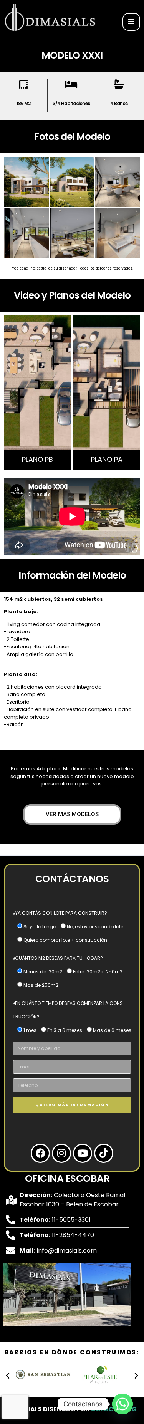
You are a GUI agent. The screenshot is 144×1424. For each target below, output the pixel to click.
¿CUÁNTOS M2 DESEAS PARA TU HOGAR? (58, 958)
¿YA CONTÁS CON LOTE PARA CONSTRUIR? (60, 913)
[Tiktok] (103, 1153)
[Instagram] (61, 1153)
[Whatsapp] (122, 1404)
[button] (8, 1376)
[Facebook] (40, 1153)
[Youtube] (82, 1153)
